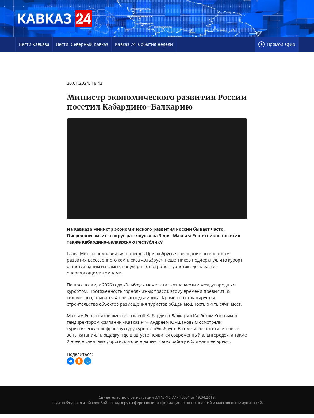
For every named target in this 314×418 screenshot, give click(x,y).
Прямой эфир (281, 44)
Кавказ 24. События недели (144, 44)
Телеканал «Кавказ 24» (53, 18)
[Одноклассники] (79, 361)
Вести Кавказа (34, 44)
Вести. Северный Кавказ (82, 44)
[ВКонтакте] (70, 361)
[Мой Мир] (87, 361)
